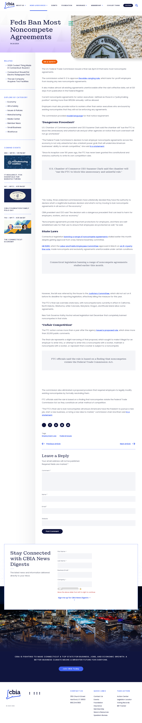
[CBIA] (9, 5)
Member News (14, 123)
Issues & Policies (15, 110)
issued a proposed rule (107, 330)
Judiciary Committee (99, 293)
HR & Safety (12, 106)
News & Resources (38, 5)
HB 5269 (46, 246)
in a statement (97, 146)
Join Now (128, 5)
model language (75, 115)
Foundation (66, 5)
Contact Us (98, 696)
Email (44, 507)
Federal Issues (66, 436)
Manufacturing (14, 114)
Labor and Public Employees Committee (79, 246)
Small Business (14, 127)
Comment (46, 471)
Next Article (125, 444)
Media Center (13, 119)
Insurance (80, 5)
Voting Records (123, 702)
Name (44, 494)
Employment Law (49, 436)
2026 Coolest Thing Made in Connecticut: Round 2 (19, 66)
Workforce (12, 131)
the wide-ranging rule (89, 78)
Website (45, 519)
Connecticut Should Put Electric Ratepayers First (18, 73)
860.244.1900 (75, 702)
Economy (11, 102)
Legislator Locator (124, 699)
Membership (96, 5)
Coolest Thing (113, 5)
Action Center (123, 696)
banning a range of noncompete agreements (86, 236)
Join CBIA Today (71, 669)
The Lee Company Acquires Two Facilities (17, 80)
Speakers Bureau (100, 715)
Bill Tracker (121, 706)
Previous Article (53, 444)
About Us (20, 5)
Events (54, 5)
